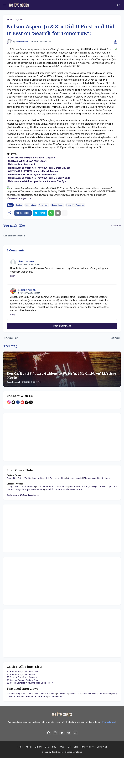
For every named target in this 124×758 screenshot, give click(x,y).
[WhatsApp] (51, 213)
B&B (54, 747)
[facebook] (48, 733)
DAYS (62, 747)
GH (69, 747)
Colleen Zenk (75, 694)
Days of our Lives (58, 478)
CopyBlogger (57, 752)
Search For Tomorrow (75, 205)
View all (114, 226)
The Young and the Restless (97, 478)
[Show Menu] (4, 5)
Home (9, 19)
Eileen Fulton (41, 696)
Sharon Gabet (104, 694)
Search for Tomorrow (55, 489)
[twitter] (62, 733)
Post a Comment (62, 326)
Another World (28, 486)
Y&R (76, 747)
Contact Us (102, 747)
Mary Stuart (43, 205)
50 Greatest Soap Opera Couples (22, 677)
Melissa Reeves (90, 694)
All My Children (13, 486)
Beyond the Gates (15, 478)
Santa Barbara (37, 489)
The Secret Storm (74, 489)
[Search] (118, 5)
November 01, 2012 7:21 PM (29, 293)
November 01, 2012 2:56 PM (29, 264)
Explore (38, 747)
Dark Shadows (61, 486)
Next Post (114, 338)
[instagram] (55, 733)
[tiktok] (75, 733)
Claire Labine (32, 694)
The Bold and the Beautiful (37, 478)
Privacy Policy (87, 747)
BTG (47, 747)
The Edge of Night (90, 486)
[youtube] (68, 733)
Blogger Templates (73, 752)
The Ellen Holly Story (16, 694)
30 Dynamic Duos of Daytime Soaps (23, 680)
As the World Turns (44, 486)
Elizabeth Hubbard (25, 696)
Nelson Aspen (57, 205)
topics (23, 495)
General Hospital (75, 478)
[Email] (58, 213)
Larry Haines (31, 205)
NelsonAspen (27, 289)
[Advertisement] (27, 436)
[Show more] (64, 213)
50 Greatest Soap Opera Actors (21, 674)
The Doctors (74, 486)
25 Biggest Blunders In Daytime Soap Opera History (30, 683)
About (28, 747)
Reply (12, 276)
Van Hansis (62, 694)
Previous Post (11, 338)
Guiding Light (105, 486)
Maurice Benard (55, 696)
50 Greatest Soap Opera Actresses (22, 671)
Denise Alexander (48, 694)
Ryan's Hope (24, 489)
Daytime (18, 19)
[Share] (114, 41)
